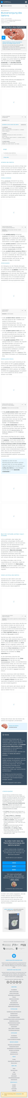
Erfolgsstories (14, 1052)
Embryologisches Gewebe (14, 1039)
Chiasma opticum (14, 371)
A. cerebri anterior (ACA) (11, 412)
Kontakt (14, 1074)
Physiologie (14, 1009)
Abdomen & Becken (14, 998)
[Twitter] (17, 982)
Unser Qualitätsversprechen (14, 960)
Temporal (13, 350)
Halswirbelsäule (17, 184)
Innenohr (4, 326)
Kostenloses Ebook (14, 1046)
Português (14, 1088)
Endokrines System (14, 1021)
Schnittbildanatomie (14, 1004)
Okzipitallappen (6, 352)
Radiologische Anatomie (14, 1006)
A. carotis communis (18, 363)
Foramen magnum (21, 186)
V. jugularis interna (21, 584)
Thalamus (20, 352)
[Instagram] (14, 982)
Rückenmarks (12, 249)
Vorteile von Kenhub (14, 1050)
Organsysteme (14, 1037)
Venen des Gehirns (15, 753)
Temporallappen (5, 662)
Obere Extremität (14, 991)
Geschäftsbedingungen (14, 1077)
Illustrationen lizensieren (14, 1061)
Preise (13, 1059)
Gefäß (16, 241)
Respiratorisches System (14, 1022)
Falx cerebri (10, 634)
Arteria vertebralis (12, 155)
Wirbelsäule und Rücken (14, 995)
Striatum (4, 432)
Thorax (14, 997)
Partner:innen (14, 1070)
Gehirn (5, 59)
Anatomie (19, 79)
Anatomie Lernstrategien (14, 1044)
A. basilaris (15, 269)
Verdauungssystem (14, 1024)
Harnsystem (14, 1026)
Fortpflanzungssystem (14, 1030)
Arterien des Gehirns (10, 153)
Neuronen (23, 57)
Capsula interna (15, 430)
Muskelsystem (13, 1013)
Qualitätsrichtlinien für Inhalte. (9, 808)
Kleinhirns (5, 328)
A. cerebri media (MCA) (10, 424)
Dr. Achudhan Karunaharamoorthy (14, 20)
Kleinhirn (4, 260)
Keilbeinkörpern (5, 658)
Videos (14, 862)
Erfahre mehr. (19, 976)
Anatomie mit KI (14, 1054)
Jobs (14, 1072)
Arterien (4, 753)
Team (14, 1068)
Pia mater (13, 627)
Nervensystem (14, 1015)
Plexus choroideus (16, 247)
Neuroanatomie (5, 10)
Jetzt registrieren (8, 909)
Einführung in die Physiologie (14, 1011)
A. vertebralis (6, 181)
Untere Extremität (14, 993)
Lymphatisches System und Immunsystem (14, 1019)
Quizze (14, 866)
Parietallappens (14, 422)
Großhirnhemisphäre (8, 421)
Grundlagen (14, 989)
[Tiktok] (20, 982)
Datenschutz (14, 1079)
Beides (14, 869)
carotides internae (16, 62)
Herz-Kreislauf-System (14, 1017)
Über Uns (14, 1065)
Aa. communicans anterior (17, 438)
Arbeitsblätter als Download (14, 1048)
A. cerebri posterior (10, 340)
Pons (5, 268)
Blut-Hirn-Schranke (15, 550)
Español (14, 1086)
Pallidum (10, 432)
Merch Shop (14, 1063)
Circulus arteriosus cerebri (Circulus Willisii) (13, 443)
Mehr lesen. (14, 879)
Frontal (4, 422)
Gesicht (16, 669)
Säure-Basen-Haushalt (14, 1028)
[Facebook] (8, 982)
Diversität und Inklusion (14, 969)
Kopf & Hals (14, 1000)
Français (14, 1090)
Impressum (14, 1075)
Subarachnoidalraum (8, 630)
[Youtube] (11, 982)
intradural (5, 236)
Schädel (7, 188)
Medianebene (4, 273)
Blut (11, 260)
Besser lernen (14, 1042)
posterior (6, 440)
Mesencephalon (18, 336)
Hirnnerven (21, 665)
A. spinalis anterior (9, 234)
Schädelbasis (6, 367)
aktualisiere (19, 1093)
